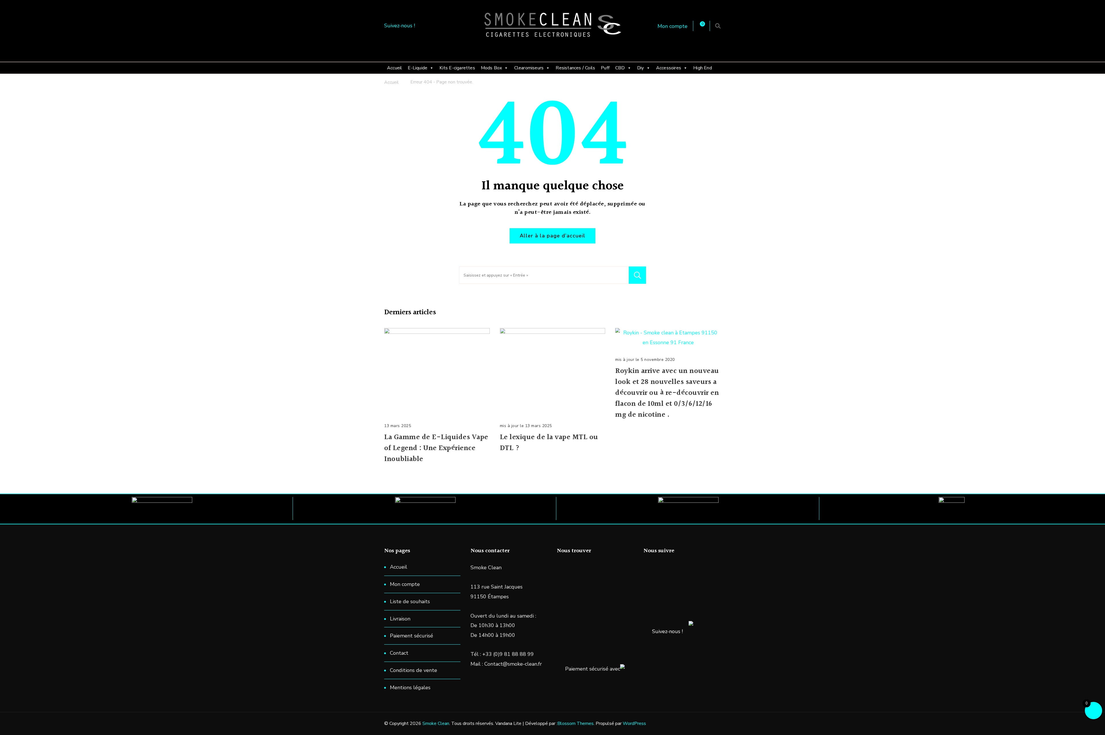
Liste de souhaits (410, 601)
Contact (399, 653)
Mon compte (672, 26)
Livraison (400, 618)
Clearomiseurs (529, 68)
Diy (640, 68)
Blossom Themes (575, 723)
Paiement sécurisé (411, 635)
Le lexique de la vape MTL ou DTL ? (549, 443)
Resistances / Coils (575, 68)
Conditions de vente (413, 670)
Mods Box (491, 68)
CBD (620, 68)
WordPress (634, 723)
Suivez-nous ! (667, 631)
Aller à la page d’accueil (552, 235)
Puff (605, 68)
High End (702, 68)
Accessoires (668, 68)
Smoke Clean (435, 723)
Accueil (394, 68)
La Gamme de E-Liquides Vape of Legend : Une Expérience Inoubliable (436, 448)
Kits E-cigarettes (457, 68)
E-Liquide (417, 68)
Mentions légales (410, 687)
